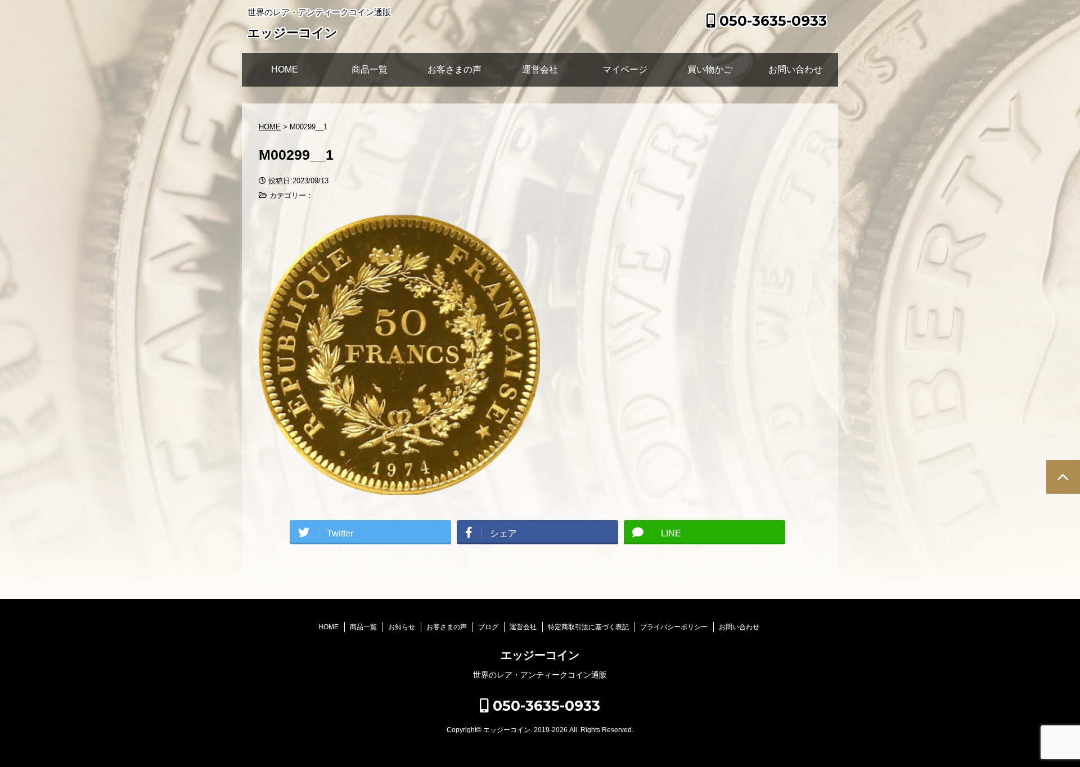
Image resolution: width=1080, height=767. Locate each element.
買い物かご (709, 69)
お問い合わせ (795, 69)
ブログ (488, 627)
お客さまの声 (455, 69)
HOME (284, 69)
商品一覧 (370, 69)
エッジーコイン (293, 32)
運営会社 (540, 69)
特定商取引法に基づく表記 (588, 627)
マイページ (624, 69)
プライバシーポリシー (674, 627)
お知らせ (401, 627)
